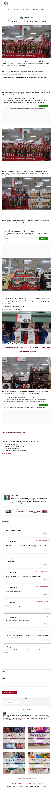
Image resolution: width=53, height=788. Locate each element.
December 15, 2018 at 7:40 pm (42, 616)
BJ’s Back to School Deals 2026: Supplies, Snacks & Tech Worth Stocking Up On (39, 735)
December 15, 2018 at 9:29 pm (42, 586)
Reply (45, 533)
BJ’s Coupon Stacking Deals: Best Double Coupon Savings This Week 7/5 (39, 761)
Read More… (20, 719)
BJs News (10, 490)
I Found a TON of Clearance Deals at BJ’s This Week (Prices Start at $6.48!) (14, 761)
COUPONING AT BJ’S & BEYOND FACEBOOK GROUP (34, 347)
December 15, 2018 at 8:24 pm (42, 601)
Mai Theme (43, 786)
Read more (14, 741)
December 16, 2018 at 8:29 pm (42, 571)
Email (4, 678)
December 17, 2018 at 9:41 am (43, 557)
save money (22, 499)
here (46, 173)
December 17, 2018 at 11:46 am (42, 540)
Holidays (15, 490)
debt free (33, 499)
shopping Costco (43, 499)
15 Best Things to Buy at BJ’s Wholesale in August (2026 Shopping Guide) (14, 735)
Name (4, 671)
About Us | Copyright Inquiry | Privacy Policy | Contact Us (26, 783)
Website (4, 685)
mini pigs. (43, 501)
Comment (5, 652)
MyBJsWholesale (20, 786)
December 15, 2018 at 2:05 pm (42, 630)
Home (3, 13)
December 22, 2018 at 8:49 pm (42, 525)
